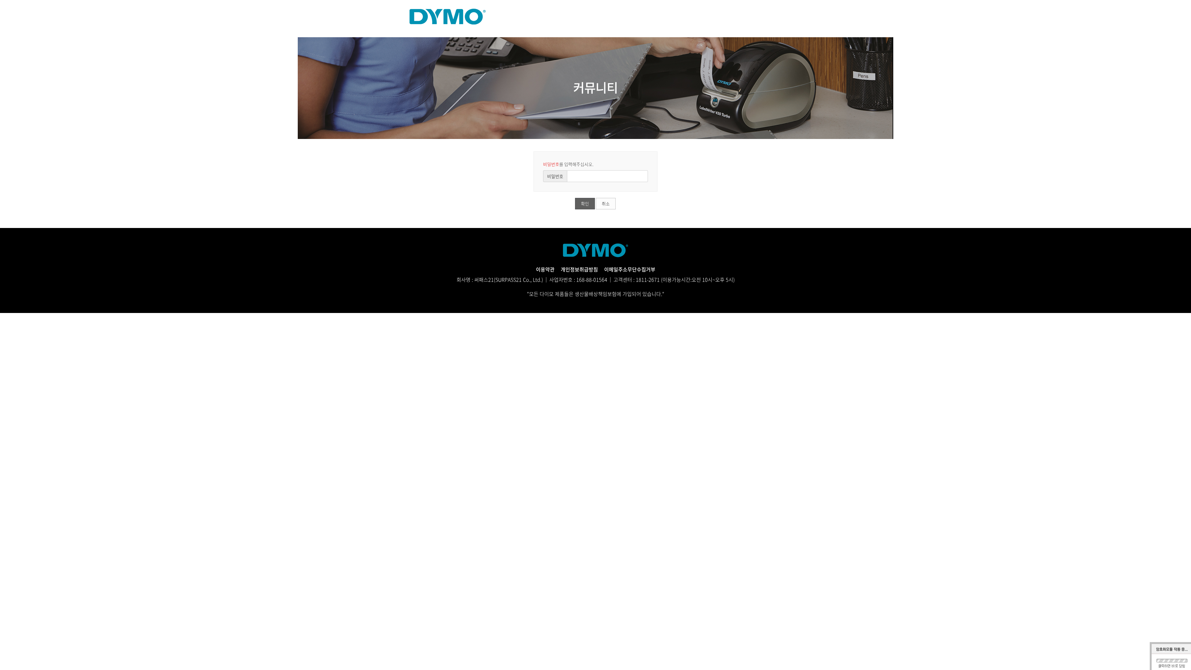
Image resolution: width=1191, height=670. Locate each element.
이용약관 (545, 269)
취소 (606, 203)
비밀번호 (555, 176)
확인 (585, 203)
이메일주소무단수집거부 (629, 269)
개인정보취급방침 (579, 269)
